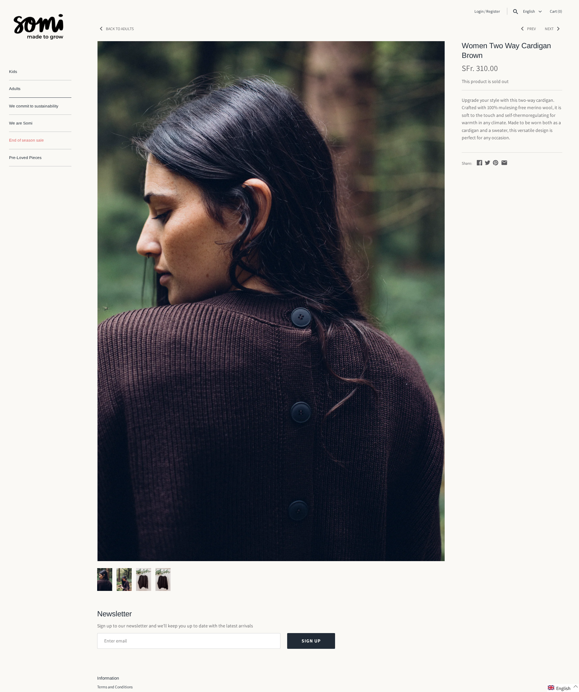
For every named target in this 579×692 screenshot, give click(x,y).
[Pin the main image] (495, 163)
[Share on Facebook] (479, 163)
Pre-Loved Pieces (25, 157)
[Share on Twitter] (487, 163)
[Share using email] (504, 163)
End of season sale (26, 140)
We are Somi (21, 123)
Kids (13, 71)
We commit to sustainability (33, 106)
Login (479, 11)
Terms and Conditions (115, 686)
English (529, 11)
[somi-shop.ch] (40, 28)
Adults (14, 88)
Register (493, 11)
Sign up (311, 641)
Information (108, 678)
